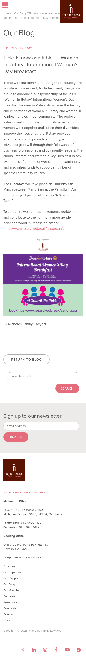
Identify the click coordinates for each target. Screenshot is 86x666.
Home (7, 13)
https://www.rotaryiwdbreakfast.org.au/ (33, 228)
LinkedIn (34, 650)
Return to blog (26, 359)
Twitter (22, 650)
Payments (9, 608)
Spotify (79, 650)
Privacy (8, 614)
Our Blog (20, 13)
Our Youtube (11, 590)
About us (9, 566)
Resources (10, 602)
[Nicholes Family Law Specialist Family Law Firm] (71, 18)
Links (6, 620)
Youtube (67, 650)
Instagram (45, 650)
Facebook (56, 650)
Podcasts (9, 596)
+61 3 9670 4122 (30, 522)
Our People (10, 578)
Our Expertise (12, 572)
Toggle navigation (16, 5)
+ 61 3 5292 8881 (31, 557)
